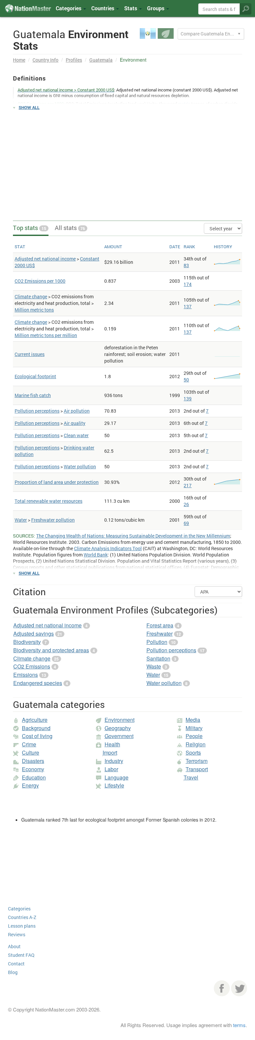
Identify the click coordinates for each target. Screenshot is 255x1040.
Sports (193, 752)
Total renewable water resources (48, 501)
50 (186, 379)
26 (186, 504)
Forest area (159, 625)
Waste (153, 666)
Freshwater (159, 633)
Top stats (29, 228)
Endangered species (37, 683)
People (194, 736)
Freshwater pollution (53, 520)
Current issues (29, 354)
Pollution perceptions (37, 411)
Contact (16, 963)
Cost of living (37, 736)
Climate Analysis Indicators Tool (108, 548)
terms (239, 1024)
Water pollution (80, 466)
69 (186, 523)
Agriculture (34, 719)
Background (36, 728)
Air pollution (77, 411)
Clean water (76, 435)
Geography (118, 728)
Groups (156, 8)
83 (186, 265)
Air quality (74, 423)
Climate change (31, 296)
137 (188, 306)
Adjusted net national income (45, 259)
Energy (30, 785)
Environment (119, 719)
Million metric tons (34, 310)
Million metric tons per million (46, 335)
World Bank (96, 554)
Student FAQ (21, 955)
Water (21, 520)
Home (19, 60)
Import (110, 752)
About (14, 946)
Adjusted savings (33, 633)
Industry (114, 761)
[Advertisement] (127, 162)
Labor (111, 769)
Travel (191, 777)
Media (193, 719)
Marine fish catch (33, 395)
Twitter (239, 988)
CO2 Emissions (31, 666)
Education (34, 777)
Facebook (222, 988)
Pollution (156, 642)
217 (188, 485)
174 (188, 284)
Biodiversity (27, 642)
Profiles (74, 60)
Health (112, 744)
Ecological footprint (35, 376)
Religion (196, 744)
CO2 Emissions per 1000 (40, 281)
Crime (29, 744)
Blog (13, 972)
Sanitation (158, 658)
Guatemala (101, 60)
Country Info (45, 60)
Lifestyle (114, 785)
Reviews (16, 934)
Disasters (33, 761)
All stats (70, 228)
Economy (33, 769)
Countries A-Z (22, 917)
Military (194, 728)
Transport (197, 769)
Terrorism (197, 761)
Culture (30, 752)
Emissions (25, 674)
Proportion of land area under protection (57, 482)
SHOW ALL (29, 107)
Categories (69, 8)
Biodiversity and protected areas (51, 650)
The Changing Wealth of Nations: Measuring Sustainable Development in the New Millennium (133, 536)
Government (119, 736)
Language (116, 777)
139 (188, 398)
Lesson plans (22, 926)
